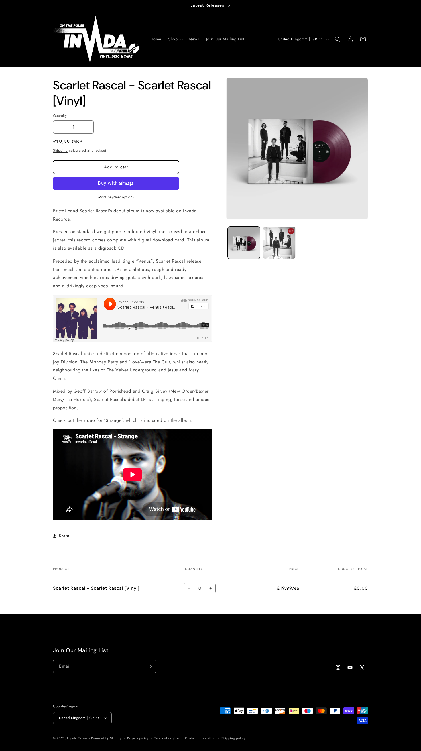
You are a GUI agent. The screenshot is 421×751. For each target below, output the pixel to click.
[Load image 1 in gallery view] (244, 243)
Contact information (200, 738)
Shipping (60, 150)
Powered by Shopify (106, 738)
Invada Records (78, 738)
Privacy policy (137, 738)
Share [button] (64, 535)
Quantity (60, 115)
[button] (175, 39)
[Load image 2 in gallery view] (279, 243)
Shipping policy (233, 738)
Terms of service (166, 738)
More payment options (116, 197)
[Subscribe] (149, 666)
